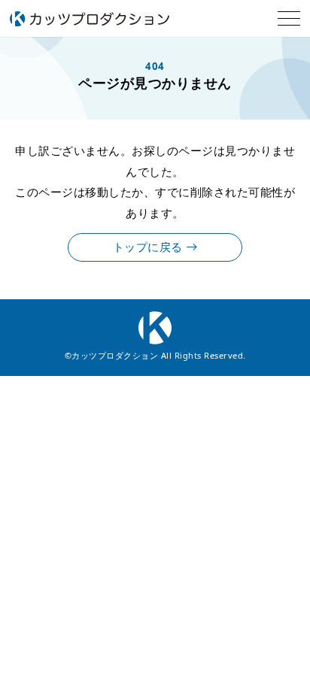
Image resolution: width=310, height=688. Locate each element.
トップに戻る (150, 247)
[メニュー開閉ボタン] (289, 18)
